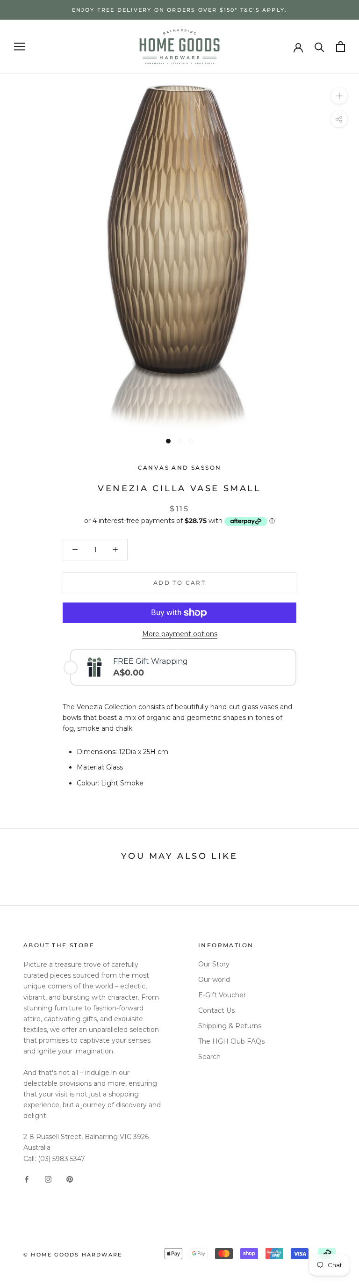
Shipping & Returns (229, 1026)
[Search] (319, 46)
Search (209, 1057)
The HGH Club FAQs (231, 1041)
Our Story (214, 964)
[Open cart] (340, 46)
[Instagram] (48, 1179)
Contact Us (216, 1010)
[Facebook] (26, 1179)
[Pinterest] (69, 1179)
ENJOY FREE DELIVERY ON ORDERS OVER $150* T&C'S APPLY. (179, 10)
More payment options (179, 634)
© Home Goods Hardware (72, 1254)
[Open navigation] (19, 47)
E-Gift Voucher (222, 995)
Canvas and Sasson (180, 467)
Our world (214, 979)
